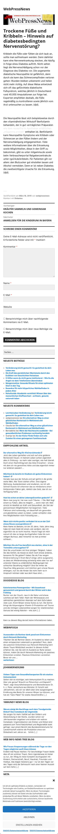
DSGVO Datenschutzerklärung (15, 830)
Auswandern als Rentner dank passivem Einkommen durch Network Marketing (27, 635)
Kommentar (10, 246)
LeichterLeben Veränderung (18, 413)
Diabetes (18, 198)
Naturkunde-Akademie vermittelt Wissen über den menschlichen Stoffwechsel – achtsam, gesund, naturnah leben (28, 396)
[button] (53, 780)
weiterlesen (29, 660)
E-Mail (7, 295)
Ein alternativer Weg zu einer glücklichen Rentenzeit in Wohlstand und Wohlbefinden (27, 420)
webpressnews (42, 196)
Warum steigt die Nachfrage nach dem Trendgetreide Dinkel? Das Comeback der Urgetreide (27, 710)
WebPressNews (16, 9)
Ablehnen (29, 817)
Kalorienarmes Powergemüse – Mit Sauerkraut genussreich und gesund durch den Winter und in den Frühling (27, 590)
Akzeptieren (29, 809)
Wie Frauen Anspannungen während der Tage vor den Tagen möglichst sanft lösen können (27, 747)
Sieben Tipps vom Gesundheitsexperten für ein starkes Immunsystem (28, 675)
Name (7, 283)
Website (7, 306)
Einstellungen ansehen (29, 824)
